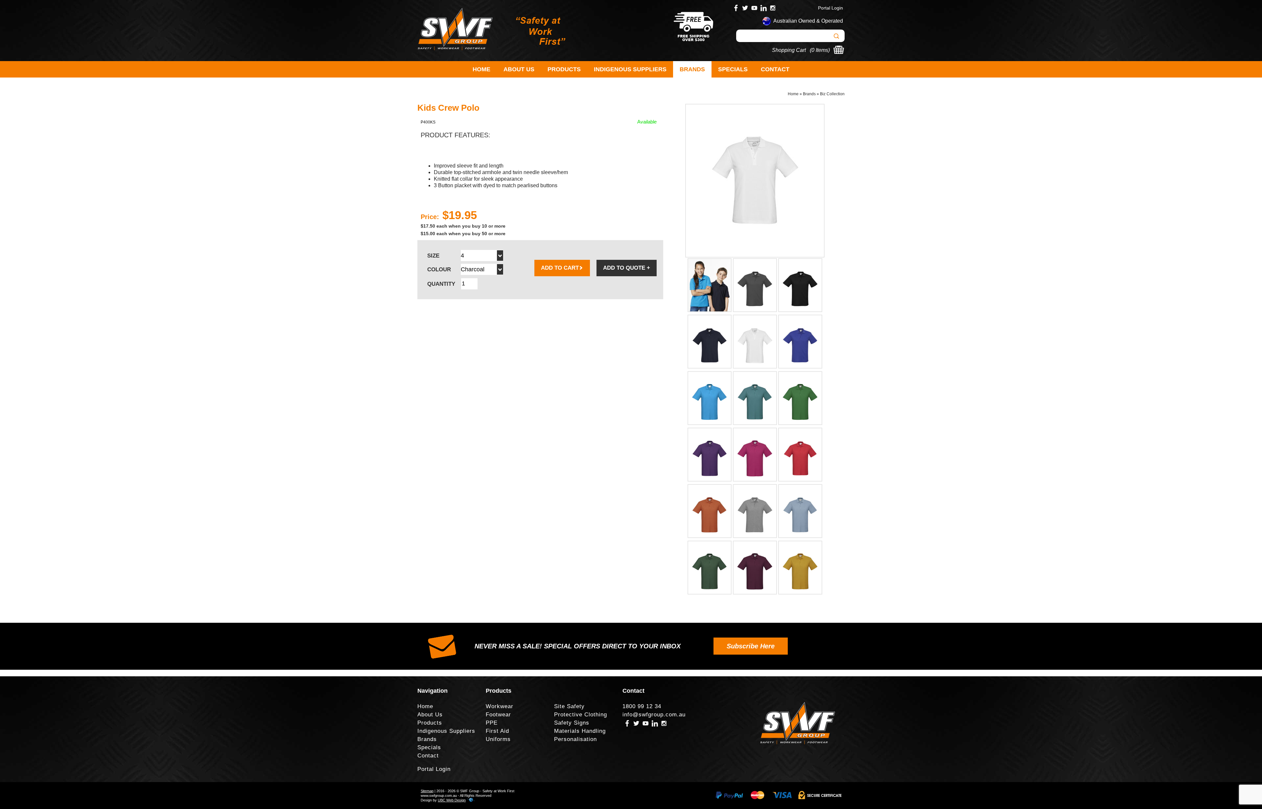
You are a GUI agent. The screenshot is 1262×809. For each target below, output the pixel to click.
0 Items (819, 50)
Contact (775, 69)
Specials (733, 69)
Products (564, 69)
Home (481, 69)
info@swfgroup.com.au (654, 714)
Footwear (498, 714)
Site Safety (569, 706)
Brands (692, 69)
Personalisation (575, 739)
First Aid (497, 731)
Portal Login (830, 8)
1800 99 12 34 (641, 706)
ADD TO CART (560, 268)
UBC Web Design (452, 800)
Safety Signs (571, 723)
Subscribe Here (751, 646)
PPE (492, 723)
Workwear (499, 706)
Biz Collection (832, 94)
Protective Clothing (580, 714)
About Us (518, 69)
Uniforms (498, 739)
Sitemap (427, 791)
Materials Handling (580, 731)
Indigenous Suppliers (630, 69)
